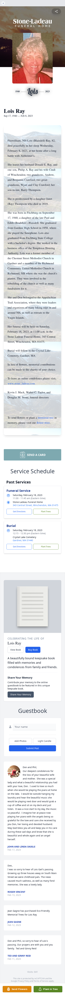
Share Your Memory (20, 694)
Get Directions (19, 511)
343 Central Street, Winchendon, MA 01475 (35, 505)
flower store (43, 422)
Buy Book (33, 649)
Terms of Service (41, 981)
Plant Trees (46, 511)
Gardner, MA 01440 (23, 540)
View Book (15, 649)
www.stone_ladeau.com (21, 383)
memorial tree (46, 417)
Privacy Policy (24, 981)
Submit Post (32, 748)
